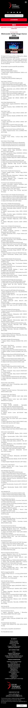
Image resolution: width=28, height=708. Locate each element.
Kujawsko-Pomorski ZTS (14, 665)
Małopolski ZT (14, 669)
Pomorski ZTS (14, 663)
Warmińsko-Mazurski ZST (14, 664)
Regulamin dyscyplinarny (14, 653)
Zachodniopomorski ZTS (14, 666)
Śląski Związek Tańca (14, 672)
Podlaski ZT (14, 673)
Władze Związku (14, 641)
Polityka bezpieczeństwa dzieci (14, 657)
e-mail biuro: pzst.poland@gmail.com (14, 695)
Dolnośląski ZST (14, 670)
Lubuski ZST (14, 674)
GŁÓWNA (4, 27)
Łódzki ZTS (14, 677)
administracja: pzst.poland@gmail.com (14, 696)
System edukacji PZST (14, 654)
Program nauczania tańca (14, 646)
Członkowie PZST (14, 642)
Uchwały (14, 645)
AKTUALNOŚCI (10, 27)
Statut (14, 652)
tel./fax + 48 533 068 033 (14, 694)
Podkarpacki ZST (14, 676)
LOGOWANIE (14, 19)
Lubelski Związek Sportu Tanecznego (14, 678)
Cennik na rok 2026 (14, 643)
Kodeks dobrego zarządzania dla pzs (14, 655)
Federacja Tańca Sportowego (14, 661)
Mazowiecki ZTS (14, 668)
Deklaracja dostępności (14, 647)
